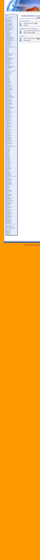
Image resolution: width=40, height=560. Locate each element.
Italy (24, 11)
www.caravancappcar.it (30, 38)
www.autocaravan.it (29, 23)
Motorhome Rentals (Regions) (32, 11)
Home (20, 11)
